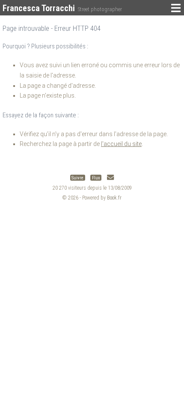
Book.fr (114, 198)
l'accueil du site (121, 143)
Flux (96, 177)
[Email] (110, 177)
